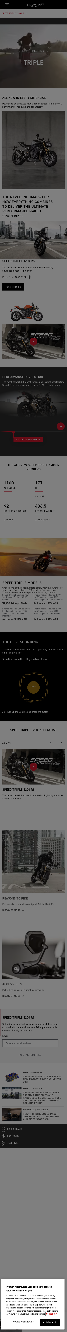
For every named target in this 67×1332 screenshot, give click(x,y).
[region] (33, 1304)
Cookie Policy (51, 1314)
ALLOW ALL (50, 1322)
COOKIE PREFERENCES (23, 1322)
